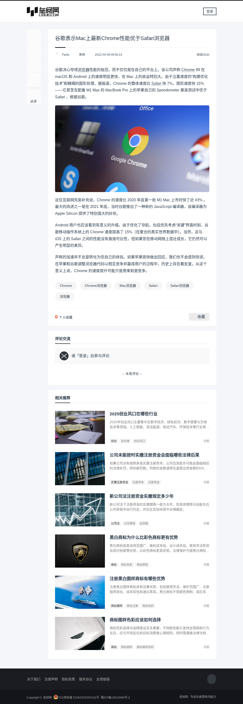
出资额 (144, 523)
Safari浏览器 (179, 285)
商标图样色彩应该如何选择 (135, 620)
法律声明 (51, 679)
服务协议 (85, 679)
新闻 (82, 54)
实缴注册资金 (119, 482)
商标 (114, 564)
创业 (114, 441)
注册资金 (153, 482)
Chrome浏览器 (96, 285)
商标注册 (132, 606)
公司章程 (129, 523)
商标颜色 (142, 564)
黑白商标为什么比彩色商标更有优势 (144, 537)
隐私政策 (68, 679)
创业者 (125, 441)
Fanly (65, 54)
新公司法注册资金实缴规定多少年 (142, 496)
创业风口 (139, 441)
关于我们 (33, 679)
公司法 (115, 523)
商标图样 (116, 606)
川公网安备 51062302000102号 (78, 697)
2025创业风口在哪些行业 (134, 414)
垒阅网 (47, 697)
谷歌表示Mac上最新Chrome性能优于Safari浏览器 (112, 38)
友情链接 (103, 679)
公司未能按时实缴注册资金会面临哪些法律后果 (154, 455)
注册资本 (138, 482)
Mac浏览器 (128, 285)
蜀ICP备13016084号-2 (115, 697)
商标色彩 (126, 564)
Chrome (188, 70)
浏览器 (83, 70)
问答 (206, 441)
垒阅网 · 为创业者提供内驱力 (197, 697)
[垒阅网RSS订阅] (211, 679)
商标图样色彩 (145, 647)
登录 (209, 11)
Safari (156, 83)
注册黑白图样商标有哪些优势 (137, 578)
